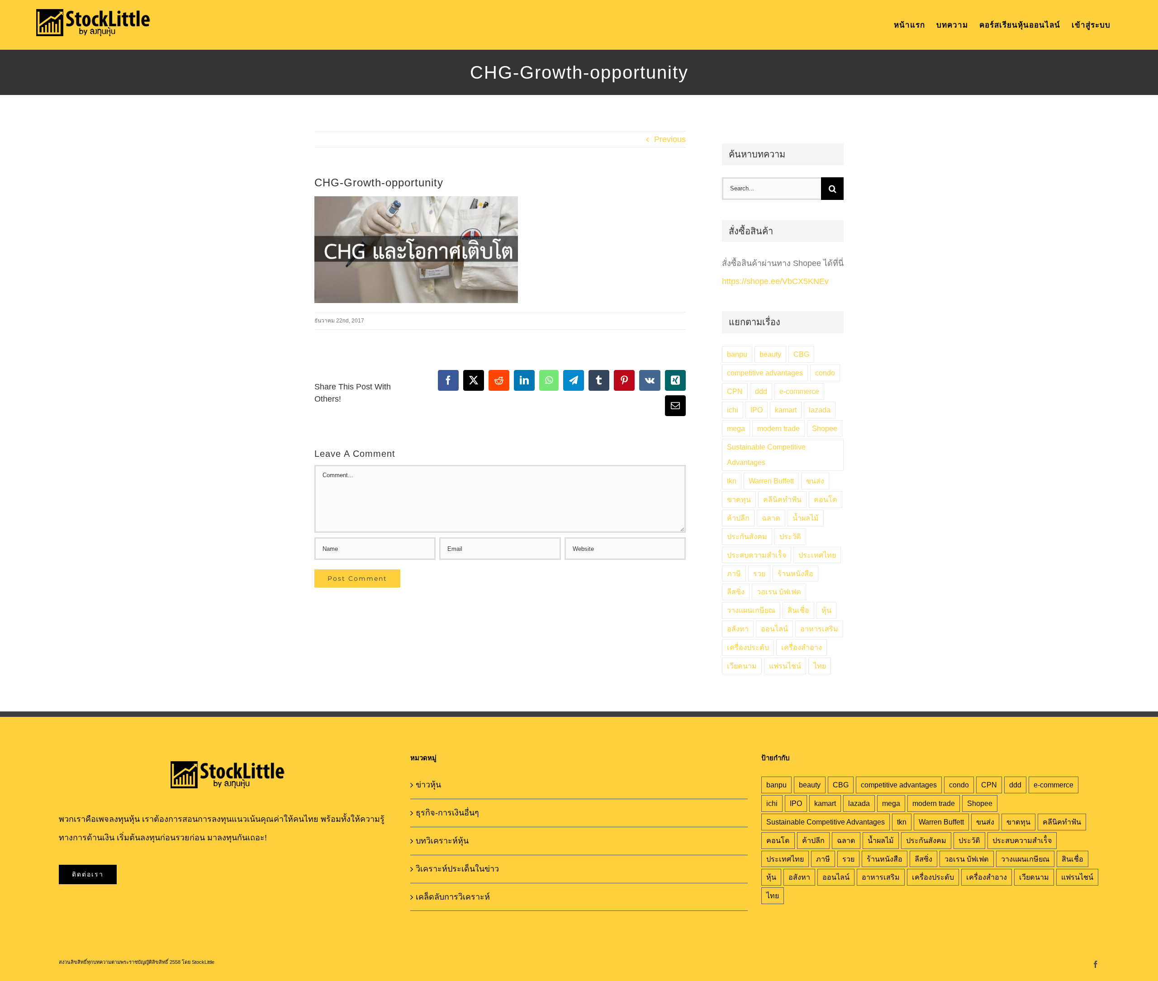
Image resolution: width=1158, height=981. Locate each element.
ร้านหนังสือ (795, 573)
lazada (820, 410)
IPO (756, 410)
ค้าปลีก (738, 518)
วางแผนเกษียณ (751, 610)
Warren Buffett (771, 481)
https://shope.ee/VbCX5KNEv (775, 281)
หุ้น (826, 610)
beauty (770, 354)
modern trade (778, 428)
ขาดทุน (739, 499)
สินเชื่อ (798, 610)
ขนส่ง (815, 481)
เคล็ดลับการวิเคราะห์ (453, 896)
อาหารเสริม (819, 629)
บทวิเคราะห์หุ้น (442, 840)
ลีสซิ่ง (736, 592)
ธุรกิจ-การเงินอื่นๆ (447, 812)
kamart (786, 410)
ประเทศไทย (817, 555)
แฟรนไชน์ (785, 666)
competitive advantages (765, 373)
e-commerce (799, 391)
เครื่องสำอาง (801, 647)
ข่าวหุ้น (428, 784)
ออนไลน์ (774, 629)
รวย (759, 573)
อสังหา (738, 629)
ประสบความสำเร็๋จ (756, 555)
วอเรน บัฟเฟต (779, 592)
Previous (670, 139)
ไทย (819, 666)
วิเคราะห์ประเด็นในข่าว (457, 868)
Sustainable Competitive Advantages (766, 455)
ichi (732, 410)
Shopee (824, 428)
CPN (735, 391)
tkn (731, 481)
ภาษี (734, 573)
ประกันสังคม (747, 536)
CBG (801, 354)
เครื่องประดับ (748, 647)
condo (825, 373)
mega (736, 428)
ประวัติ (790, 536)
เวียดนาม (742, 666)
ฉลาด (771, 518)
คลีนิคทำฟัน (782, 499)
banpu (737, 354)
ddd (761, 391)
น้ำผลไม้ (806, 518)
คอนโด (825, 499)
